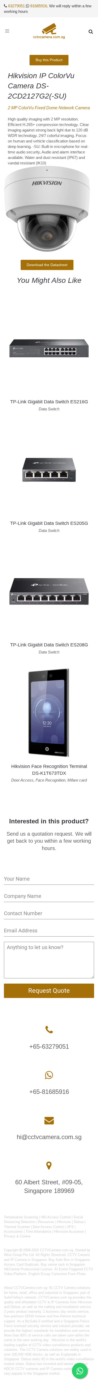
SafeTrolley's (14, 1297)
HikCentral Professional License (28, 1269)
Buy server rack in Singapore (63, 1264)
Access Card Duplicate (21, 1264)
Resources (46, 1222)
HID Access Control (56, 1217)
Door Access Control (48, 1227)
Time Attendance (38, 1231)
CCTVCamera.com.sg (30, 1288)
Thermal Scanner (17, 1227)
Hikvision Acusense (69, 1231)
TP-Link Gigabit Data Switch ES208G (49, 644)
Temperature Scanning (21, 1217)
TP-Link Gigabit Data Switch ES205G (49, 523)
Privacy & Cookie (17, 1236)
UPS (70, 1227)
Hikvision (64, 1222)
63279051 (16, 6)
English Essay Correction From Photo (57, 1274)
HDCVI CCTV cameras (21, 1369)
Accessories (13, 1231)
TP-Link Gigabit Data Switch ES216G (49, 401)
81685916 (38, 6)
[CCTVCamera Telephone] (49, 1030)
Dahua (79, 1222)
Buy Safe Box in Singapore (69, 1260)
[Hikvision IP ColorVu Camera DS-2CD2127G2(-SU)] (47, 209)
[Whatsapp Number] (49, 1075)
